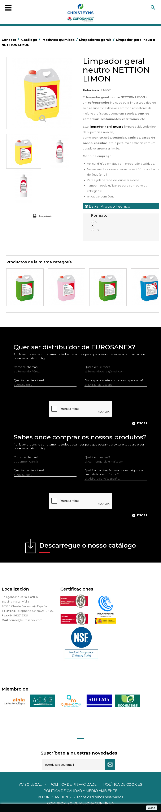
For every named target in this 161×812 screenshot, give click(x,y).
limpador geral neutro (106, 126)
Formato (100, 215)
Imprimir (45, 216)
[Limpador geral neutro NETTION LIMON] (23, 151)
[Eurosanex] (80, 13)
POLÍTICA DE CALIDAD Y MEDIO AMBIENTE (80, 791)
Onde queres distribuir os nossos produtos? (113, 380)
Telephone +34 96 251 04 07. (35, 610)
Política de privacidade (73, 785)
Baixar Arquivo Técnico (109, 206)
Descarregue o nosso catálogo (87, 545)
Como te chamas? (26, 367)
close (151, 807)
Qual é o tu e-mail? (97, 367)
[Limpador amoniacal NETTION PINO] (108, 287)
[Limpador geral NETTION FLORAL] (66, 287)
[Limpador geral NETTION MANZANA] (25, 287)
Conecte (10, 40)
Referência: (91, 90)
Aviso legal (30, 785)
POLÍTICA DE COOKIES (122, 785)
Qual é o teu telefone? (29, 380)
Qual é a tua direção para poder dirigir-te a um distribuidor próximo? (113, 472)
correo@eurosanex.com (25, 620)
